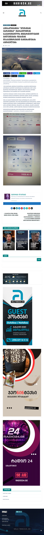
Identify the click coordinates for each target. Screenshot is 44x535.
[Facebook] (4, 203)
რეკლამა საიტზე (7, 493)
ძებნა (5, 255)
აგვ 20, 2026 (22, 247)
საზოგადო (13, 25)
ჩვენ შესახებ (6, 499)
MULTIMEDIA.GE (7, 25)
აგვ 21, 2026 (8, 247)
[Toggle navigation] (4, 13)
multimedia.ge (14, 200)
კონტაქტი (5, 496)
